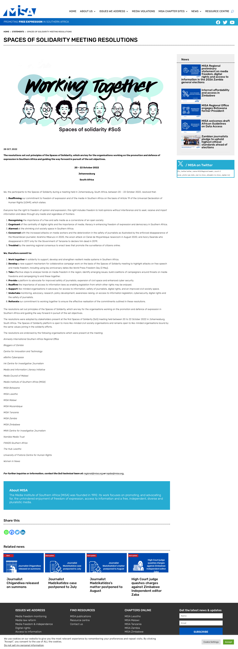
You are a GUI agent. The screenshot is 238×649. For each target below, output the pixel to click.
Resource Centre (217, 11)
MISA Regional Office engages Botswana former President (215, 108)
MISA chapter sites (172, 11)
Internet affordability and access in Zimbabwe (215, 92)
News (194, 11)
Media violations (143, 11)
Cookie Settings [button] (211, 642)
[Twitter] (17, 532)
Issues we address (112, 11)
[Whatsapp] (6, 532)
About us (86, 11)
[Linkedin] (22, 532)
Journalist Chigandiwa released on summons (23, 583)
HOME (72, 11)
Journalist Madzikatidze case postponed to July (62, 583)
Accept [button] (228, 642)
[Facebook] (11, 532)
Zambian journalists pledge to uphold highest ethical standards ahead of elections (215, 142)
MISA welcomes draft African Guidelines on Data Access (216, 123)
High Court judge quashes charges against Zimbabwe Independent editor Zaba (146, 587)
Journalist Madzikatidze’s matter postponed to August (106, 585)
